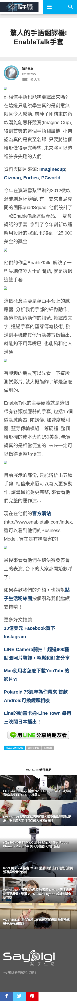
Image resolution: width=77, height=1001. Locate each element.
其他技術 (48, 748)
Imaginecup (52, 169)
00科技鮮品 (33, 748)
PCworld (50, 177)
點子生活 (27, 68)
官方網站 (41, 513)
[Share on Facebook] (6, 996)
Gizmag (12, 177)
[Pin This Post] (32, 996)
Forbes (31, 177)
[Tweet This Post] (19, 996)
